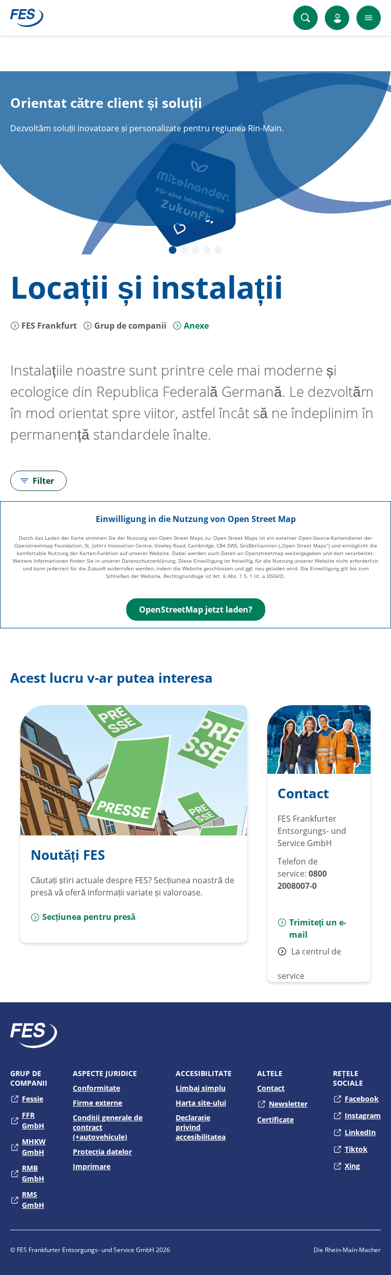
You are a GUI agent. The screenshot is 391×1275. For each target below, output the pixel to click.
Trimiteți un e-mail (317, 928)
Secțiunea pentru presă (88, 916)
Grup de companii (129, 325)
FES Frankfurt (48, 325)
